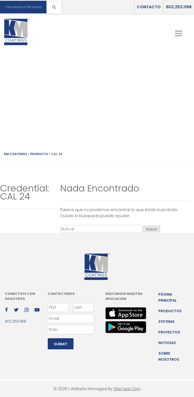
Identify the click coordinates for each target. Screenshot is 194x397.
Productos (170, 311)
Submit (60, 344)
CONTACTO (149, 7)
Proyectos (169, 332)
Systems (166, 321)
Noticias (167, 342)
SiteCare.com (127, 389)
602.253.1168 (178, 7)
